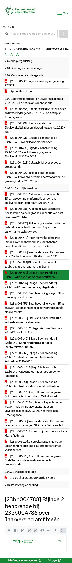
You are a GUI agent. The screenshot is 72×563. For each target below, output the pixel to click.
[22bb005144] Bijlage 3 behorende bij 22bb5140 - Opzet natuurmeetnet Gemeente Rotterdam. (32, 371)
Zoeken (7, 27)
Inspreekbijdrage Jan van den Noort (32, 477)
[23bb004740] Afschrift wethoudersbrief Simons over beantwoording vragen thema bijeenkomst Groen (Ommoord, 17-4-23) (32, 242)
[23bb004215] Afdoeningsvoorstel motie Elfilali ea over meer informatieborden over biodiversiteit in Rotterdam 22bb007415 (32, 198)
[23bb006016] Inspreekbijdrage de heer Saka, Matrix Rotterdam (36, 433)
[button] (63, 34)
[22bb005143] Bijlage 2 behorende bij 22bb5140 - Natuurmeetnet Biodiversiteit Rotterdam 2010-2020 (31, 357)
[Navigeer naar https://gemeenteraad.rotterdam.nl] (20, 13)
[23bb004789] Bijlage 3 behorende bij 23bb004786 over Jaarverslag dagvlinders (31, 285)
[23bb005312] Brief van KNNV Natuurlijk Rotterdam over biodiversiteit (33, 320)
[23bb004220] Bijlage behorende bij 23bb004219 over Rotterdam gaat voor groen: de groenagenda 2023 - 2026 (35, 177)
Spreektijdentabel (21, 91)
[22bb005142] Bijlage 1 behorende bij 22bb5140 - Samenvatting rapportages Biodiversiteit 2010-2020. (31, 342)
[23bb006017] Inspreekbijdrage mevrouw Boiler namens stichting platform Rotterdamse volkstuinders (33, 446)
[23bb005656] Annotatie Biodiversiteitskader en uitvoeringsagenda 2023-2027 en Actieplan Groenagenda (35, 113)
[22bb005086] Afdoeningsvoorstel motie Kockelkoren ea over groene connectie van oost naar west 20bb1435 (34, 213)
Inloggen (52, 560)
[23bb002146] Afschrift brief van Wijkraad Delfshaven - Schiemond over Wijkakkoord (33, 394)
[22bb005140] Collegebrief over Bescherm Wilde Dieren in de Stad (34, 330)
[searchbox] (30, 34)
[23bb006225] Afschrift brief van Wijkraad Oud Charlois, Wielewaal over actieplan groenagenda (33, 460)
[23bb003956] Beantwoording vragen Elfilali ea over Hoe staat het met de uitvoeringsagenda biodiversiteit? (35, 307)
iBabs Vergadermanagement (22, 560)
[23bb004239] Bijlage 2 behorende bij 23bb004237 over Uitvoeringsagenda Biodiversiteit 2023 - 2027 (31, 152)
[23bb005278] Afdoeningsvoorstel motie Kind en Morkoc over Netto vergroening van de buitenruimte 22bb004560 (35, 227)
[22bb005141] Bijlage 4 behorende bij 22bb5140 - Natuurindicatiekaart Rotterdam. (32, 384)
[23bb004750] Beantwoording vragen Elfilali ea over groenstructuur (35, 295)
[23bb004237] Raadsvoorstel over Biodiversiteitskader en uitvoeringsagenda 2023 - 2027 (35, 127)
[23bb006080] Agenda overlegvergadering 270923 (34, 83)
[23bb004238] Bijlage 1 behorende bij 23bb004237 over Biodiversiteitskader (31, 139)
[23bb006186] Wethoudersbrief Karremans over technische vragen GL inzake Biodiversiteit (34, 423)
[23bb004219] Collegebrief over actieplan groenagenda (33, 164)
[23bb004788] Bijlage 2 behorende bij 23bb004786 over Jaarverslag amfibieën (31, 274)
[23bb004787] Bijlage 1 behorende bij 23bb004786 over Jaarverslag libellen (30, 264)
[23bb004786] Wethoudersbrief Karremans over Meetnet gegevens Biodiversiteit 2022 (34, 254)
